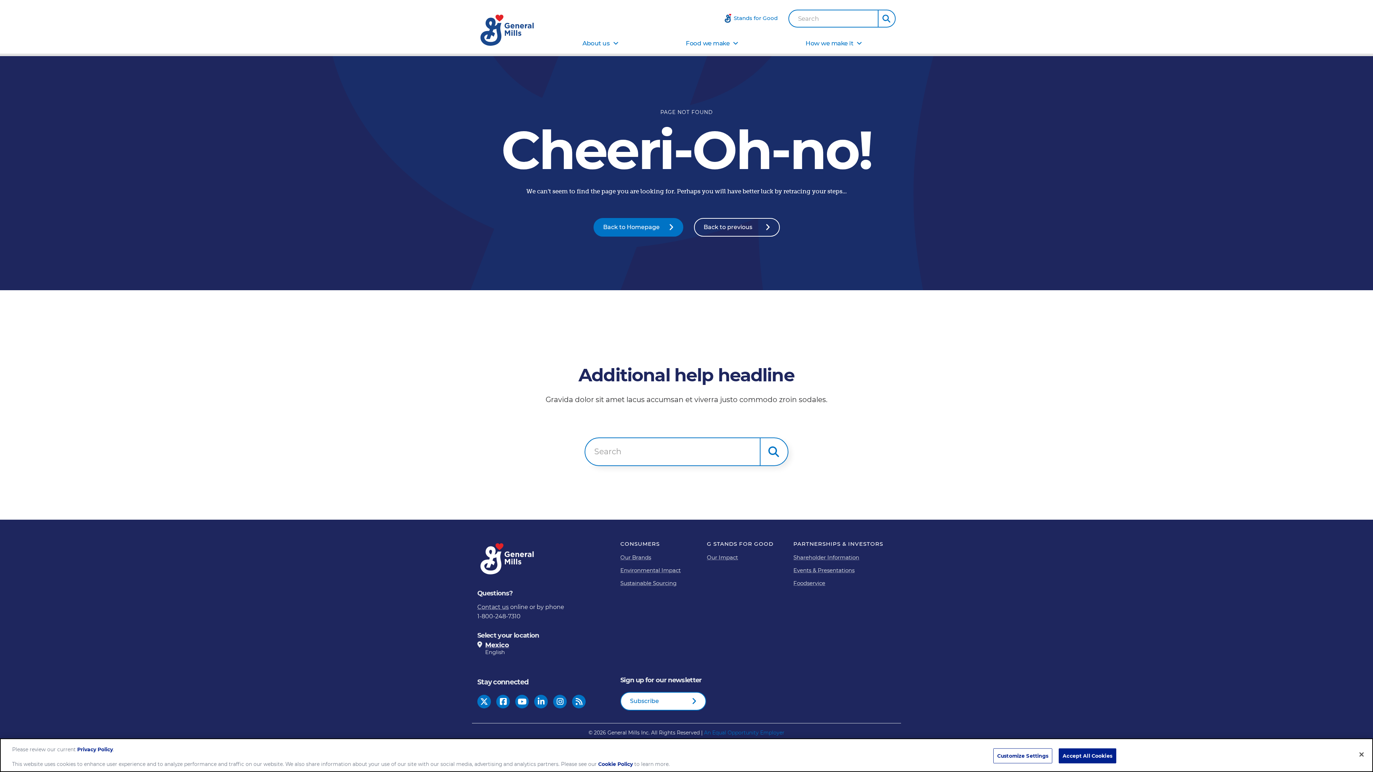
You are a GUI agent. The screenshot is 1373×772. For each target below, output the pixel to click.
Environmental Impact (650, 570)
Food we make (707, 43)
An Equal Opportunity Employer (744, 732)
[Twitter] (484, 701)
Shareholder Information (826, 557)
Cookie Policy (615, 764)
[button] (887, 19)
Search (808, 19)
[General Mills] (507, 30)
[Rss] (579, 701)
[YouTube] (522, 701)
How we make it (829, 43)
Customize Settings (1023, 756)
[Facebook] (503, 701)
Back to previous (728, 227)
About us (596, 43)
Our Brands (635, 557)
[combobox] (833, 19)
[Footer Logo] (507, 558)
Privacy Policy (95, 749)
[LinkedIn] (541, 701)
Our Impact (722, 557)
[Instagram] (560, 701)
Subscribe (644, 701)
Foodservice (809, 583)
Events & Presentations (824, 570)
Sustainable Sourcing (648, 583)
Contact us (493, 607)
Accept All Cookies (1087, 756)
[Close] (1361, 754)
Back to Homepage (631, 227)
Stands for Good (756, 18)
